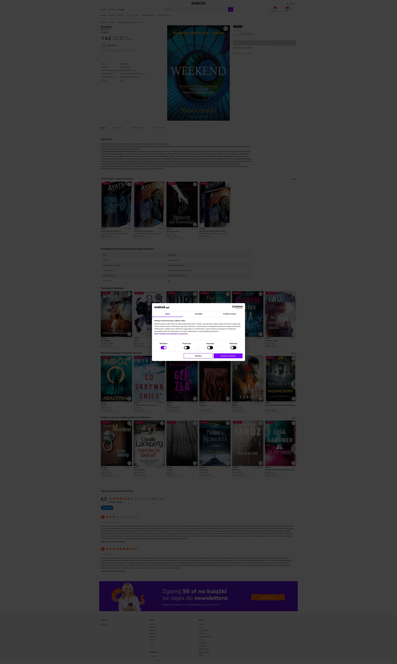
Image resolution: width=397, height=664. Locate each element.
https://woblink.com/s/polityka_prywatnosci (171, 334)
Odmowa (198, 356)
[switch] (187, 347)
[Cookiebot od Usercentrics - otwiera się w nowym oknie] (234, 307)
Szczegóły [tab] (198, 314)
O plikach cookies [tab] (229, 314)
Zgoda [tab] (167, 314)
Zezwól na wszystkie (228, 356)
